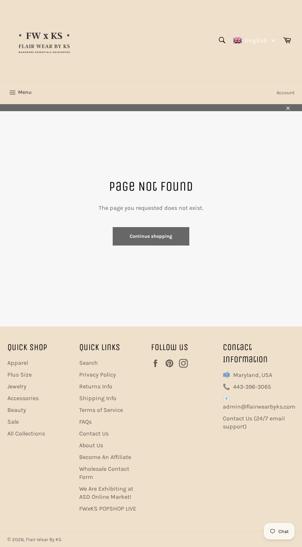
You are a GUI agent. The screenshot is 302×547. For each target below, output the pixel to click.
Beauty (16, 409)
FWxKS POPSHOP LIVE (107, 508)
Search (88, 362)
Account (286, 92)
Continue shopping (151, 236)
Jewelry (17, 386)
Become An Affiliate (105, 457)
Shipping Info (97, 398)
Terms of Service (101, 409)
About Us (91, 445)
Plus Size (19, 374)
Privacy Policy (97, 374)
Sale (13, 421)
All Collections (26, 433)
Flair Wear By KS (44, 539)
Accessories (23, 398)
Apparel (17, 362)
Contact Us (94, 433)
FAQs (85, 421)
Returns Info (95, 386)
